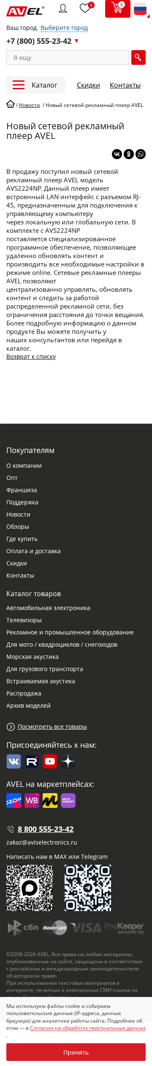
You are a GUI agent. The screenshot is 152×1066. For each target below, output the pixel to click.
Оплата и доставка (33, 551)
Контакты (125, 85)
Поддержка (22, 502)
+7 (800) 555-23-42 (38, 41)
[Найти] (138, 57)
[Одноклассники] (129, 154)
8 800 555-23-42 (45, 829)
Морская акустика (32, 657)
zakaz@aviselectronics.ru (41, 842)
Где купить (22, 539)
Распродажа (23, 693)
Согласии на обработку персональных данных (88, 1027)
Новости (18, 514)
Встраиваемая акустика (40, 681)
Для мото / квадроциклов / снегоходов (61, 644)
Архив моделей (28, 705)
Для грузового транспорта (44, 669)
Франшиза (21, 490)
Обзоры (17, 526)
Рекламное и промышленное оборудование (70, 632)
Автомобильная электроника (48, 608)
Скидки (88, 85)
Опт (12, 478)
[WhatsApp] (141, 154)
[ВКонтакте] (117, 154)
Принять (76, 1052)
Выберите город (64, 28)
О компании (24, 465)
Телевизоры (24, 620)
